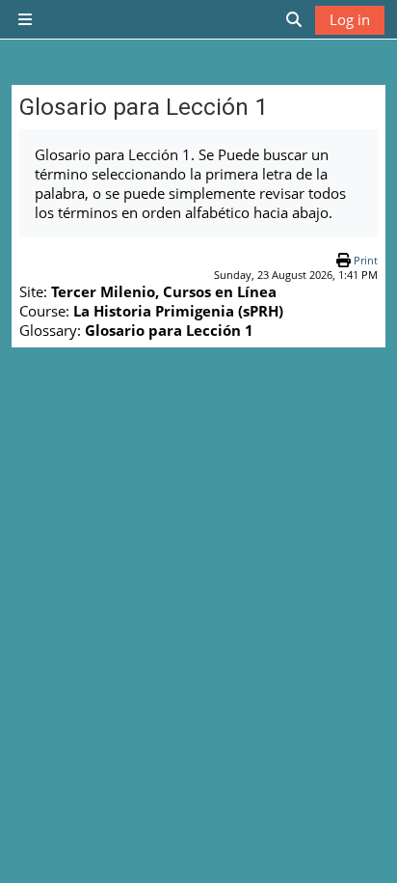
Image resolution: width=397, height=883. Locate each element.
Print (366, 260)
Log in (350, 19)
